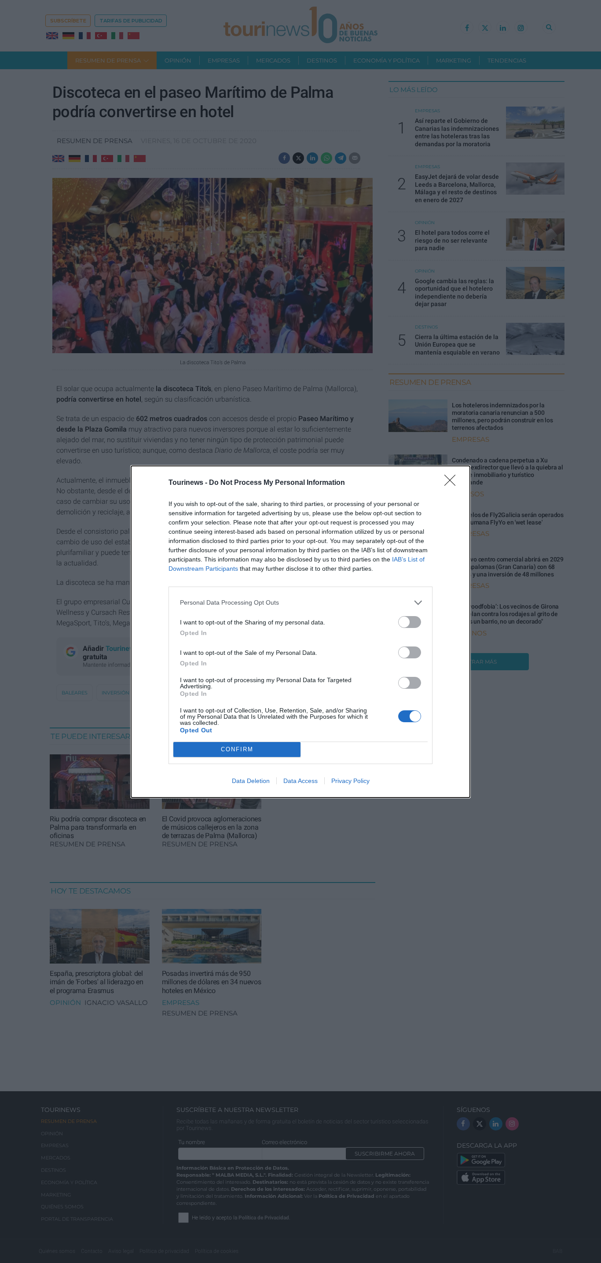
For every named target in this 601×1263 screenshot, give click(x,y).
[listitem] (300, 602)
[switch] (409, 622)
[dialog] (300, 632)
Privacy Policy (350, 780)
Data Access (300, 780)
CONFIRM (237, 749)
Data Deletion (251, 780)
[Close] (452, 483)
